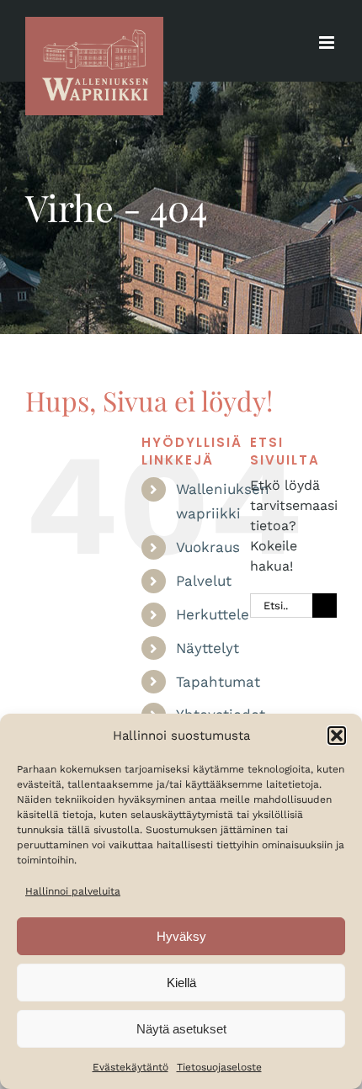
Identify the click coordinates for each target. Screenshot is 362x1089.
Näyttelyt (207, 648)
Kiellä (181, 982)
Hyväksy (181, 936)
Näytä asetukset (181, 1029)
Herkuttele (212, 614)
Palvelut (204, 580)
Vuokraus (208, 547)
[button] (336, 735)
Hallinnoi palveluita (72, 891)
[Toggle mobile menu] (328, 42)
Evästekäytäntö (130, 1067)
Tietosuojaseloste (219, 1067)
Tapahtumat (218, 681)
